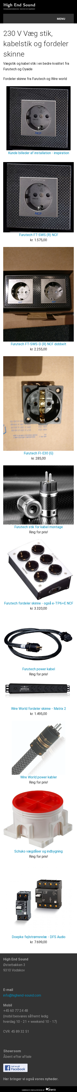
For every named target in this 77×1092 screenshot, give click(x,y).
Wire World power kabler (38, 777)
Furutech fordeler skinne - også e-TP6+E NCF (38, 603)
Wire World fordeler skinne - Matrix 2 (38, 709)
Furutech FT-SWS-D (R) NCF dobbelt (38, 344)
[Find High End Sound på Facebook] (15, 1068)
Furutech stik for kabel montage (38, 527)
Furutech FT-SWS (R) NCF (38, 235)
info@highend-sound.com (22, 995)
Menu (61, 18)
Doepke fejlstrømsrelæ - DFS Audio (38, 937)
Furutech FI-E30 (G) (38, 453)
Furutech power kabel (38, 669)
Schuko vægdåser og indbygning (38, 851)
